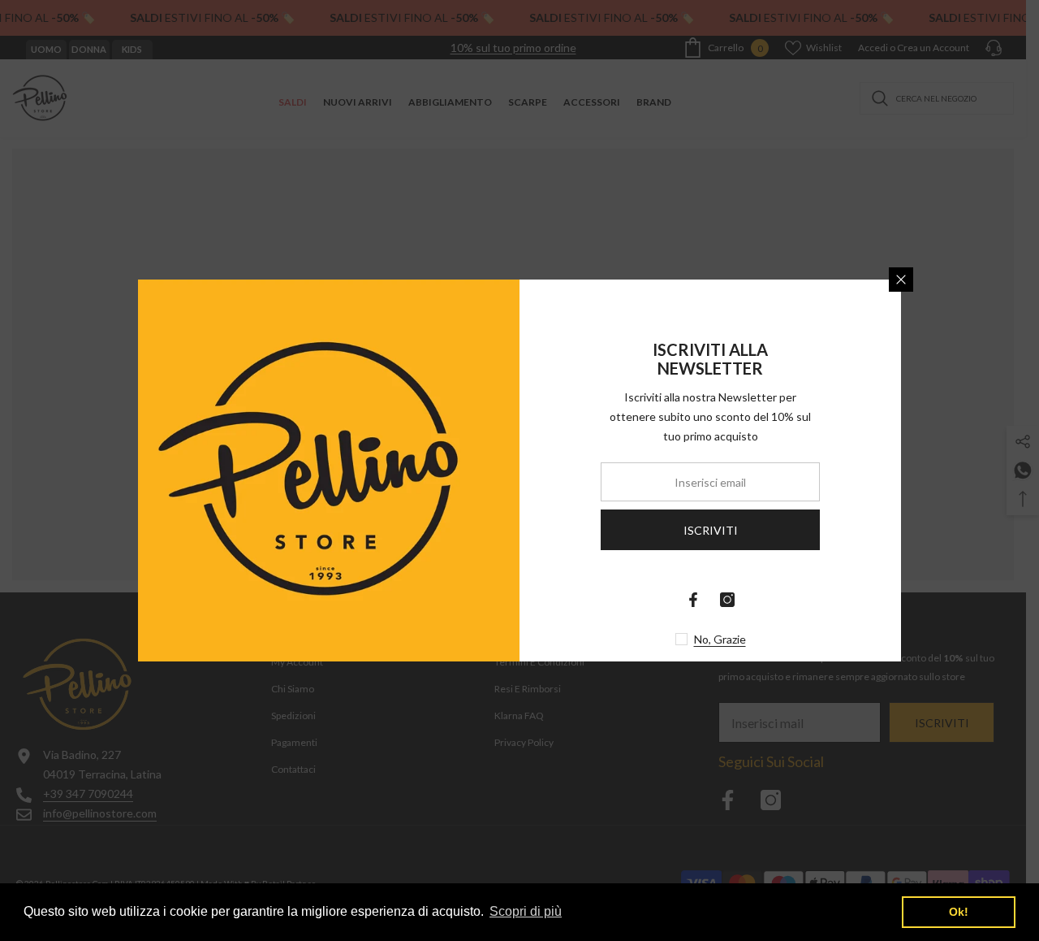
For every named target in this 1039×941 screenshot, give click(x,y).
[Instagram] (727, 600)
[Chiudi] (901, 279)
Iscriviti (710, 530)
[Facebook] (693, 600)
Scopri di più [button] (525, 911)
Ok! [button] (958, 911)
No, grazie (720, 639)
